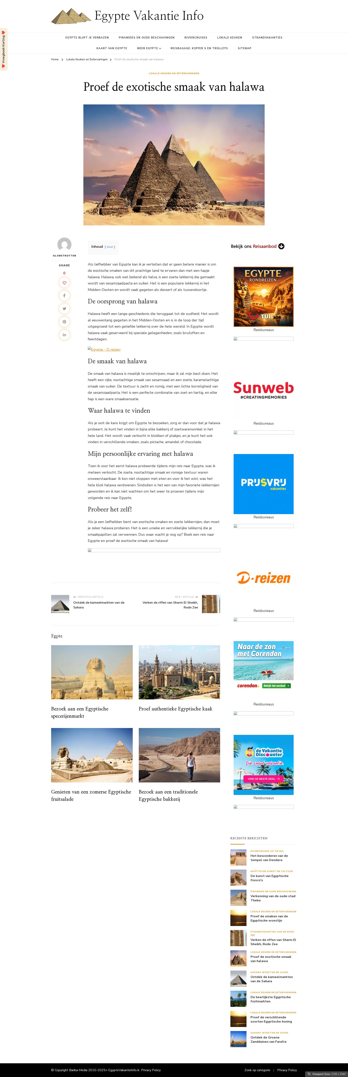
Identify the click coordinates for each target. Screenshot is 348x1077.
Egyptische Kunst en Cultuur (272, 871)
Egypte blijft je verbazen (87, 38)
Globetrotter (64, 255)
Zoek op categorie (257, 1070)
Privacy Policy (151, 1070)
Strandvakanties (267, 38)
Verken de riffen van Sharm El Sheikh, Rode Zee (273, 942)
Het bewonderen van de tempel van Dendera (269, 858)
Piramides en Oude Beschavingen (147, 38)
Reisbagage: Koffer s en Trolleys (199, 48)
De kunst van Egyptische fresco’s (270, 878)
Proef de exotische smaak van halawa (271, 959)
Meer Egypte (147, 48)
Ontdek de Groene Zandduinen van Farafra (268, 1039)
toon (110, 247)
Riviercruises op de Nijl (267, 851)
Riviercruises (195, 38)
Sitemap (245, 48)
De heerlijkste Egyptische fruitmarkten (271, 999)
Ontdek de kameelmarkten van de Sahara (272, 979)
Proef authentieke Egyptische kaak (175, 709)
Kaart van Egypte (111, 48)
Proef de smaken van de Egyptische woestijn (269, 918)
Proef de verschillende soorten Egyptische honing (271, 1019)
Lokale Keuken (229, 38)
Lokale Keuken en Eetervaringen (174, 73)
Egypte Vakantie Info (149, 16)
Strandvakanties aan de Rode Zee (272, 933)
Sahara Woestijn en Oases (269, 972)
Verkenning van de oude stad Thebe (273, 898)
